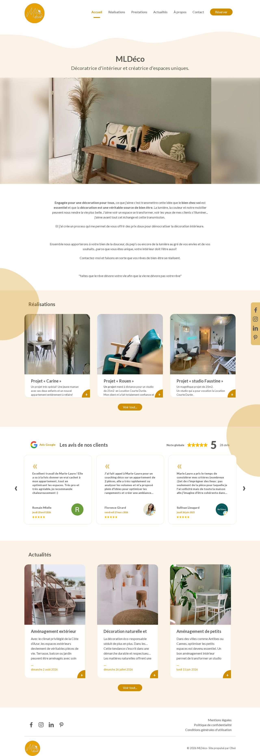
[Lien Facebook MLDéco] (255, 310)
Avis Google (47, 444)
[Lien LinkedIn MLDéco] (255, 328)
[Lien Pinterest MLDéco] (255, 337)
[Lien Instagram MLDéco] (255, 319)
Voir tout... (130, 407)
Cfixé (233, 748)
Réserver (221, 12)
